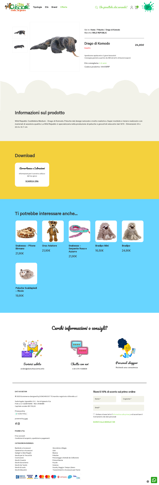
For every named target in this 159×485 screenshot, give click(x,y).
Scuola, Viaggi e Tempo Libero (64, 467)
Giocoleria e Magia (59, 448)
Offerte (63, 7)
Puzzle (55, 463)
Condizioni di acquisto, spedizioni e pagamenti (32, 438)
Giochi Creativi (20, 460)
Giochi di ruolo (20, 467)
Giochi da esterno (21, 463)
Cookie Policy (21, 414)
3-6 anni (103, 63)
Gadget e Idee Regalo (23, 453)
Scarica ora (32, 181)
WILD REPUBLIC (99, 33)
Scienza (55, 465)
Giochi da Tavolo (21, 465)
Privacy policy (20, 411)
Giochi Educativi (21, 470)
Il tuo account (20, 436)
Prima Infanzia (58, 460)
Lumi (26, 419)
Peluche (100, 30)
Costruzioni (19, 458)
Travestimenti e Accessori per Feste (66, 470)
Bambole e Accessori (23, 448)
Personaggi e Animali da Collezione (66, 458)
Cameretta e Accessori (24, 450)
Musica (55, 453)
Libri (54, 450)
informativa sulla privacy (121, 414)
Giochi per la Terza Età (23, 455)
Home (92, 30)
